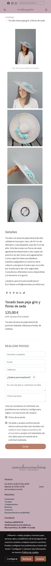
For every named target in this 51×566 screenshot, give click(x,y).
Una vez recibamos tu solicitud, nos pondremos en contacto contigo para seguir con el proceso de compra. (23, 409)
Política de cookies (30, 552)
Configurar (12, 558)
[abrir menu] (4, 9)
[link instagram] (12, 3)
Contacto (9, 510)
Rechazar (26, 558)
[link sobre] (25, 469)
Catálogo (9, 17)
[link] (25, 10)
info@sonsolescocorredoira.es (18, 525)
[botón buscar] (46, 9)
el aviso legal (20, 429)
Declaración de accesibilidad (17, 512)
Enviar (26, 446)
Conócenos (9, 499)
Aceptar (40, 558)
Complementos (11, 504)
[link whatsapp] (16, 3)
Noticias (8, 507)
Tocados (8, 502)
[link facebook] (8, 3)
